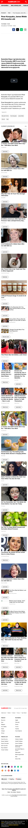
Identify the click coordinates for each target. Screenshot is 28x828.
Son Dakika (3, 726)
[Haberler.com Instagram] (12, 767)
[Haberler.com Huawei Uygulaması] (18, 779)
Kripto (2, 728)
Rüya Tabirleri (4, 747)
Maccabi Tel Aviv (5, 115)
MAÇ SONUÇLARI (16, 5)
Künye (18, 712)
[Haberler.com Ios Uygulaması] (4, 779)
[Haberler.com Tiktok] (12, 770)
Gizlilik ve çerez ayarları (7, 795)
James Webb (21, 115)
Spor (9, 12)
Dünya (2, 733)
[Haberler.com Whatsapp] (18, 767)
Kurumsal (17, 736)
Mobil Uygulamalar (19, 754)
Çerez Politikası (18, 743)
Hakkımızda (3, 712)
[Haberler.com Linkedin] (15, 767)
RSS (16, 756)
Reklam (9, 712)
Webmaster (18, 752)
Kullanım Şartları (19, 739)
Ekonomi (3, 720)
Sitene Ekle (17, 758)
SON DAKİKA (4, 5)
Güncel (3, 119)
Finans (16, 724)
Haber (8, 792)
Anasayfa (3, 12)
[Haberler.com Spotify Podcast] (21, 767)
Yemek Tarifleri (4, 749)
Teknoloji (17, 722)
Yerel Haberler (18, 730)
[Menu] (2, 2)
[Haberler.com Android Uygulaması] (11, 779)
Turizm (16, 726)
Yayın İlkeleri (24, 712)
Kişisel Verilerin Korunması (18, 746)
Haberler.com (4, 736)
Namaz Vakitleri (4, 741)
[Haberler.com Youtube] (8, 770)
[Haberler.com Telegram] (15, 770)
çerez (2, 822)
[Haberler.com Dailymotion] (18, 770)
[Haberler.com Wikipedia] (5, 770)
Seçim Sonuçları (5, 743)
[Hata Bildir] (14, 795)
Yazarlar (17, 728)
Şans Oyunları (4, 745)
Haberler (3, 717)
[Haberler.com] (6, 708)
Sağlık (16, 720)
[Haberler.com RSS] (2, 770)
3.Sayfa (3, 730)
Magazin (3, 724)
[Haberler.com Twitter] (8, 767)
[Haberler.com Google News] (2, 767)
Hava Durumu (4, 739)
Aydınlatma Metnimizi (13, 825)
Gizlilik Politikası (18, 741)
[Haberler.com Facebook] (5, 767)
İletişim (13, 712)
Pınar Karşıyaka (13, 115)
